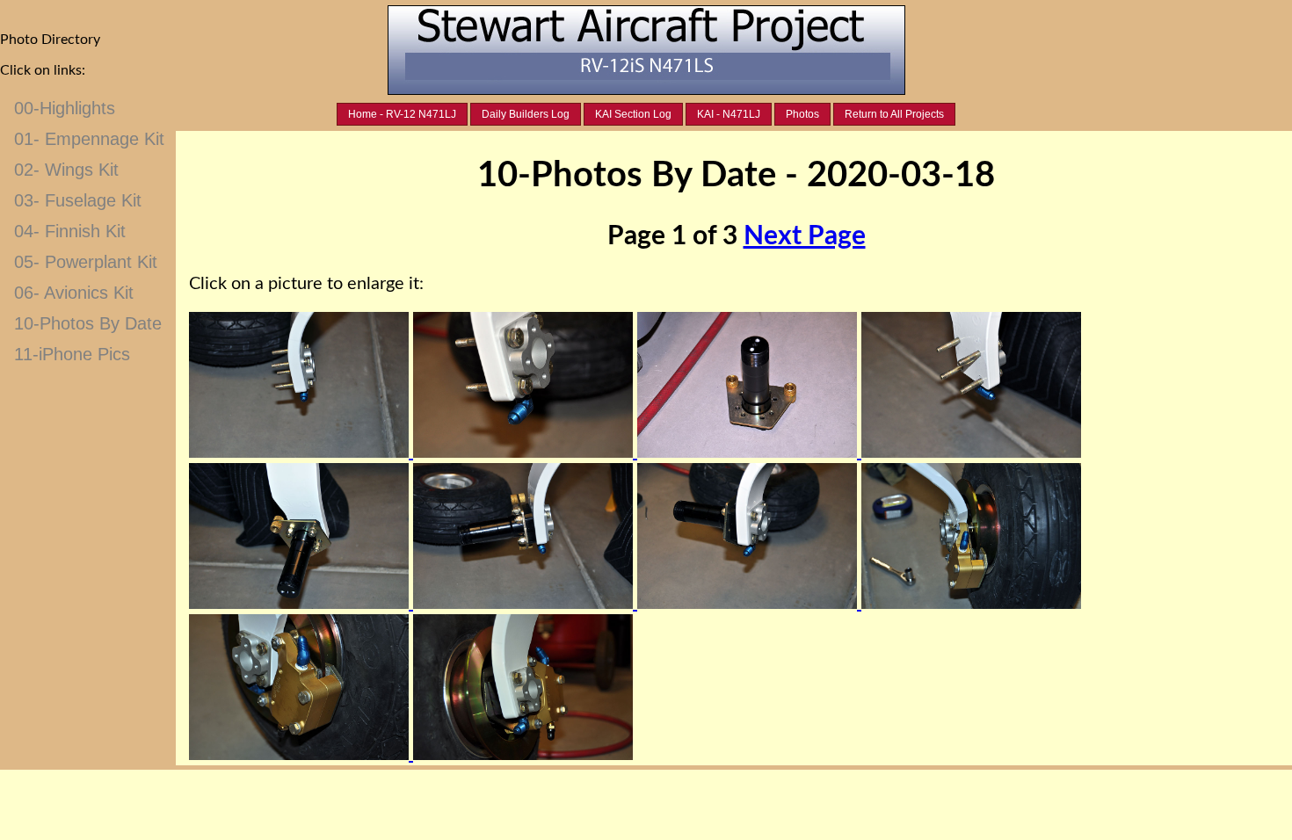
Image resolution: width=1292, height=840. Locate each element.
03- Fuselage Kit (78, 200)
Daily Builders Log (526, 114)
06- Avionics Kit (74, 292)
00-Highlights (64, 108)
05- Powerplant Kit (85, 262)
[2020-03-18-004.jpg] (971, 452)
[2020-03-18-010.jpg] (523, 755)
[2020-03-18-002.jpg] (525, 452)
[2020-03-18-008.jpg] (971, 603)
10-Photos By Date (88, 323)
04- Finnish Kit (70, 231)
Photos (802, 114)
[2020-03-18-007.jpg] (749, 603)
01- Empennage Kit (89, 138)
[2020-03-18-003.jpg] (749, 452)
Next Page (805, 236)
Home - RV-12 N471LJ (402, 114)
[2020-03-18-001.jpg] (301, 452)
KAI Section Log (633, 114)
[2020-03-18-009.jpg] (301, 755)
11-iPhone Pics (72, 354)
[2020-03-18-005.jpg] (301, 603)
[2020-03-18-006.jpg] (525, 603)
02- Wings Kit (66, 169)
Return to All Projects (894, 114)
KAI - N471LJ (728, 114)
